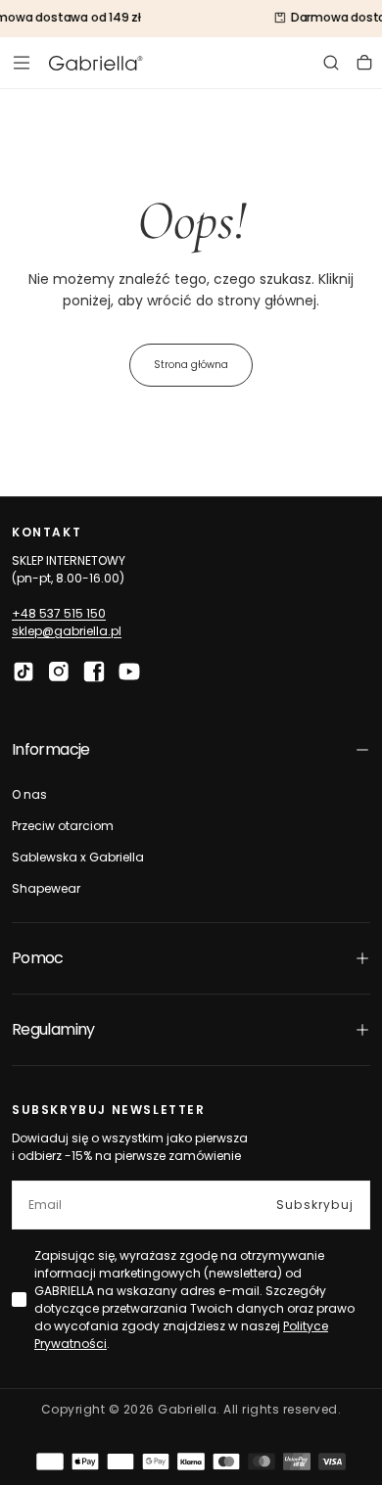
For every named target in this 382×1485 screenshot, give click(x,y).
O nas (29, 794)
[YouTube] (129, 671)
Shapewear (46, 888)
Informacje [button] (51, 749)
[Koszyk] (364, 62)
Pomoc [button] (38, 958)
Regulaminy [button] (53, 1029)
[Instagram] (59, 671)
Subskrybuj (315, 1204)
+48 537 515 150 (59, 613)
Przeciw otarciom (63, 825)
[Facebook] (94, 671)
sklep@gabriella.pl (66, 631)
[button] (21, 62)
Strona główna (191, 364)
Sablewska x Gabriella (78, 857)
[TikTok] (23, 671)
